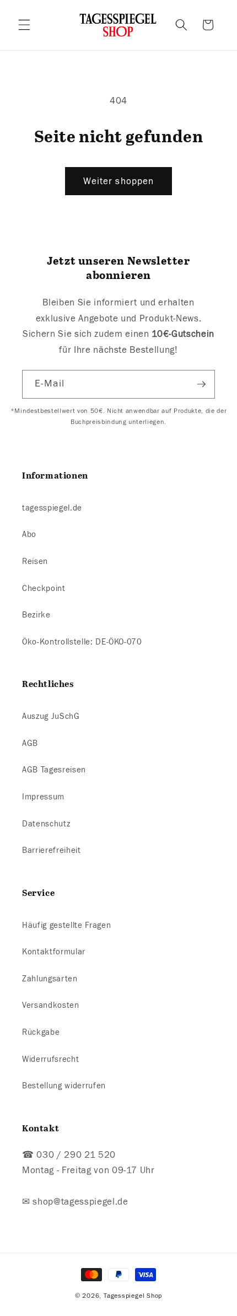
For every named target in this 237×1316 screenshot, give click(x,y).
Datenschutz (46, 824)
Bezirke (36, 615)
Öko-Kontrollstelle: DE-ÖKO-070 (82, 642)
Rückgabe (41, 1032)
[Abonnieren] (201, 384)
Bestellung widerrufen (64, 1086)
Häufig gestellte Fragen (66, 925)
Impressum (43, 797)
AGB (30, 743)
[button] (24, 25)
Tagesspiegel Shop (133, 1295)
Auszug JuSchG (51, 716)
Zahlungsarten (50, 979)
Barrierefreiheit (51, 850)
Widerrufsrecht (50, 1059)
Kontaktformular (53, 952)
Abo (29, 534)
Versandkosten (50, 1005)
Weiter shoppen (118, 181)
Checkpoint (44, 588)
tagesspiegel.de (52, 508)
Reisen (35, 561)
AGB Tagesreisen (54, 770)
